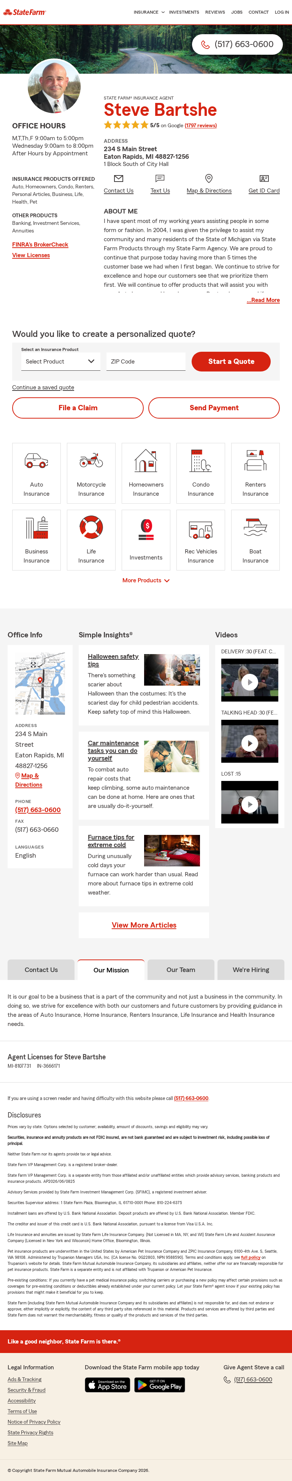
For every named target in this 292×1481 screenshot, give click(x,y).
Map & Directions (28, 780)
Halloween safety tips (113, 660)
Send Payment (214, 408)
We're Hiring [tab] (251, 969)
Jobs (237, 12)
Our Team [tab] (181, 969)
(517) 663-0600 (38, 809)
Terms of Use (22, 1411)
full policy (250, 1257)
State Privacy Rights (30, 1432)
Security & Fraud (27, 1390)
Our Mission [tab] (111, 970)
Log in (282, 12)
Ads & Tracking (24, 1379)
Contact (259, 12)
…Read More (263, 300)
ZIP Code (123, 362)
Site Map (18, 1443)
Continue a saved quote (43, 387)
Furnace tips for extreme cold (111, 841)
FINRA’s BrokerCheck (40, 245)
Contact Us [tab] (41, 969)
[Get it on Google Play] (159, 1384)
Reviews (215, 12)
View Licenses (31, 255)
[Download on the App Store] (107, 1384)
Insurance (146, 12)
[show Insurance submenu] (162, 12)
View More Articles (144, 925)
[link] (24, 12)
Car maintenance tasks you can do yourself (113, 751)
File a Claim (78, 408)
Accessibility (22, 1401)
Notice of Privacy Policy (34, 1422)
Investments (184, 12)
